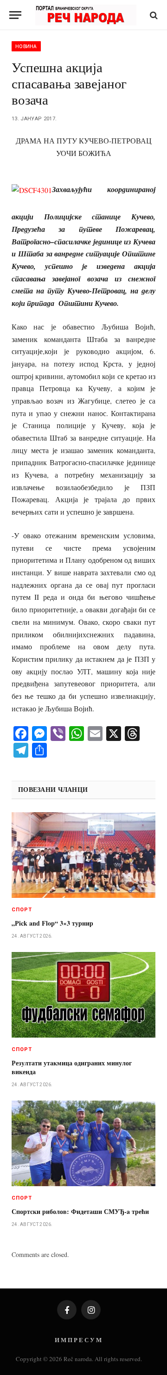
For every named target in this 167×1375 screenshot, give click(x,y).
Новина (26, 46)
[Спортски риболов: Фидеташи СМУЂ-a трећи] (83, 1143)
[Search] (153, 15)
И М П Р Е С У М (78, 1339)
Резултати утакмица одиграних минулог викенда (72, 1067)
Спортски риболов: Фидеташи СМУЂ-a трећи (80, 1211)
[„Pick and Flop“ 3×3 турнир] (83, 855)
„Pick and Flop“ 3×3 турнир (52, 923)
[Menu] (15, 15)
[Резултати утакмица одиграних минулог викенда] (83, 995)
